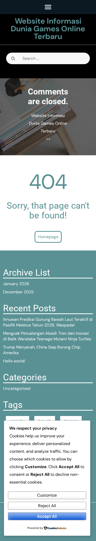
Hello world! (14, 361)
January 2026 (16, 283)
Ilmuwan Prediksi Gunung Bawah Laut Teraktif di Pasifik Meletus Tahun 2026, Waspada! (48, 322)
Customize (47, 495)
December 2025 (18, 292)
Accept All (47, 516)
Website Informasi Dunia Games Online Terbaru (48, 28)
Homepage (48, 236)
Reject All (47, 505)
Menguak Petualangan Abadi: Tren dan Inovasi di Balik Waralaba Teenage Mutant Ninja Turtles (47, 336)
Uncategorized (16, 388)
